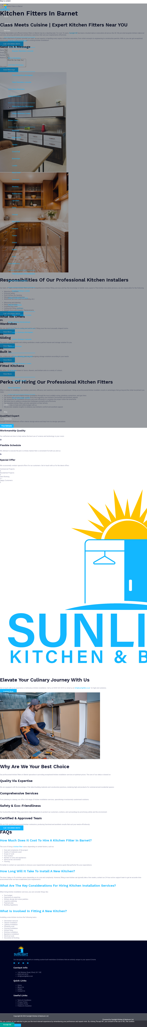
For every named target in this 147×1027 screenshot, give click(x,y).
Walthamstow (17, 194)
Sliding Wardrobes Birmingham (23, 106)
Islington (15, 229)
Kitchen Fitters (13, 120)
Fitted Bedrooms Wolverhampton (23, 274)
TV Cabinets (12, 370)
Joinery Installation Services (18, 298)
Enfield (14, 243)
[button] (7, 426)
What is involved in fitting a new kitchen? (33, 911)
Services (7, 31)
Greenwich (15, 180)
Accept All (7, 1025)
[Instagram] (27, 963)
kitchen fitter (18, 847)
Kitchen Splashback (15, 305)
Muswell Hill (16, 138)
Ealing (14, 208)
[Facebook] (14, 963)
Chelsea (15, 215)
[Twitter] (19, 963)
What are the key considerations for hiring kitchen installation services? (58, 885)
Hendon (14, 145)
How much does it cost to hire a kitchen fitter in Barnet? (46, 840)
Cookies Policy (23, 1004)
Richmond (15, 131)
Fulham (14, 236)
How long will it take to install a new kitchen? (37, 871)
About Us (7, 24)
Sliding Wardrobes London (21, 113)
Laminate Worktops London (21, 363)
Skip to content (5, 1)
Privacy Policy (23, 1002)
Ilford (14, 257)
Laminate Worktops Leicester (22, 356)
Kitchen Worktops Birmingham (22, 332)
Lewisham (15, 201)
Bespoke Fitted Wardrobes (17, 41)
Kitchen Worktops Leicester (22, 339)
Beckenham (16, 159)
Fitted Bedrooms (14, 264)
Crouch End (16, 152)
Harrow (14, 250)
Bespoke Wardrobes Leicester (23, 51)
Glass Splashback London (21, 398)
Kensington (16, 222)
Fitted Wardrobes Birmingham (22, 75)
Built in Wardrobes (14, 58)
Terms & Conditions (24, 1000)
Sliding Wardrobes (14, 96)
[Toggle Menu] (19, 35)
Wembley (15, 187)
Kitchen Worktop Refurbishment (19, 322)
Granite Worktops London (21, 291)
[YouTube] (23, 963)
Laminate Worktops (15, 346)
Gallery (6, 405)
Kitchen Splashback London (21, 315)
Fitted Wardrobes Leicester (21, 82)
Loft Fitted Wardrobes (16, 65)
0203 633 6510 (23, 974)
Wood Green (16, 173)
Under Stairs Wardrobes (16, 89)
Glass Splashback (14, 388)
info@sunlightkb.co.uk (82, 688)
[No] (17, 1025)
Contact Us (8, 419)
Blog (5, 412)
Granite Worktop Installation (17, 281)
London (14, 166)
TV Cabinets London (19, 381)
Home (6, 17)
